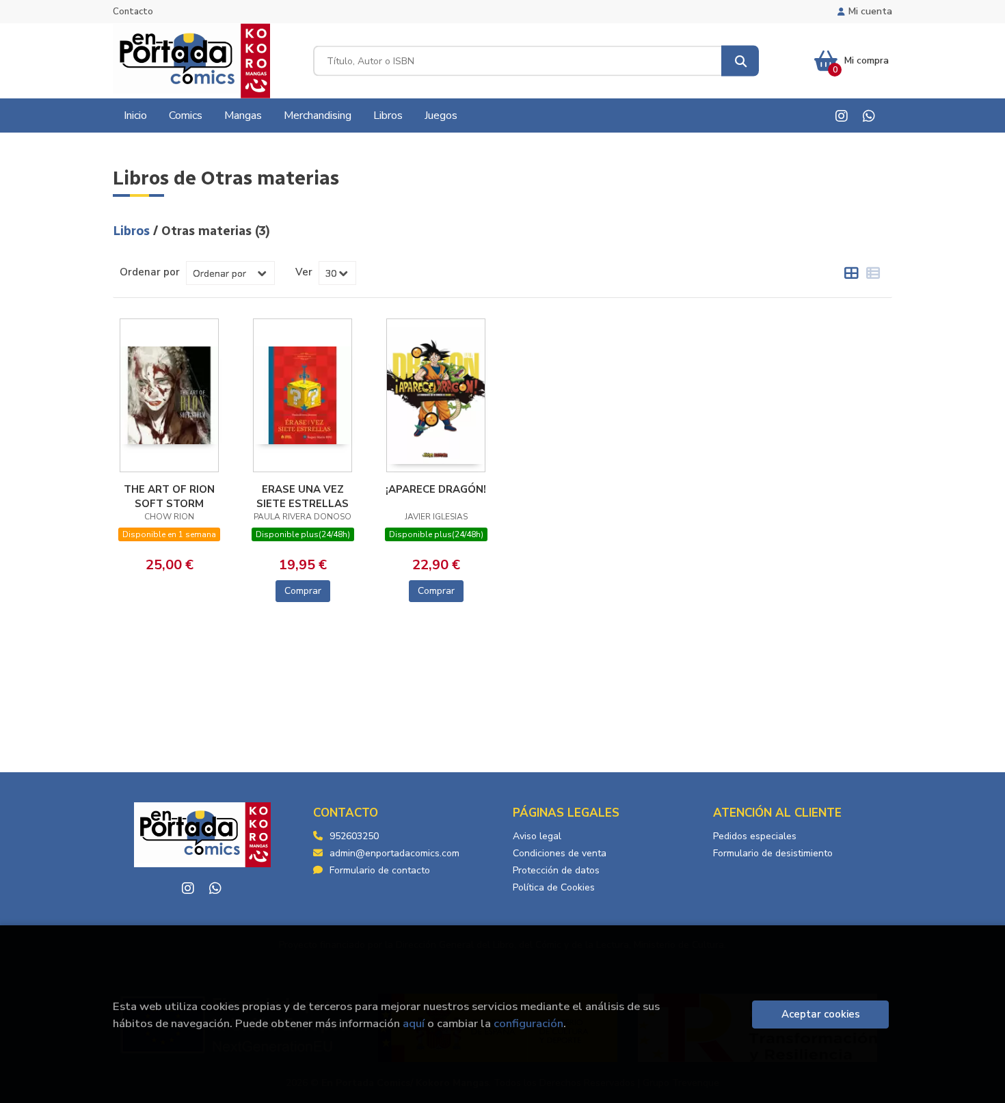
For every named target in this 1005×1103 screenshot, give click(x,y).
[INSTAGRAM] (841, 116)
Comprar (302, 590)
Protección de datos (556, 870)
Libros (133, 231)
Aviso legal (537, 836)
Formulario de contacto (380, 870)
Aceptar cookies (820, 1014)
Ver (303, 272)
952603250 (354, 836)
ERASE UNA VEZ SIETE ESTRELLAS (302, 496)
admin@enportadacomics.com (394, 853)
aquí (414, 1023)
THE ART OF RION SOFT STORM (169, 496)
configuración (528, 1023)
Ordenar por (150, 272)
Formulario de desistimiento (773, 853)
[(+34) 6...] (868, 116)
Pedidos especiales (754, 836)
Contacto (133, 11)
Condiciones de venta (559, 853)
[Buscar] (740, 61)
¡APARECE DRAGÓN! (436, 489)
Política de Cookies (554, 887)
